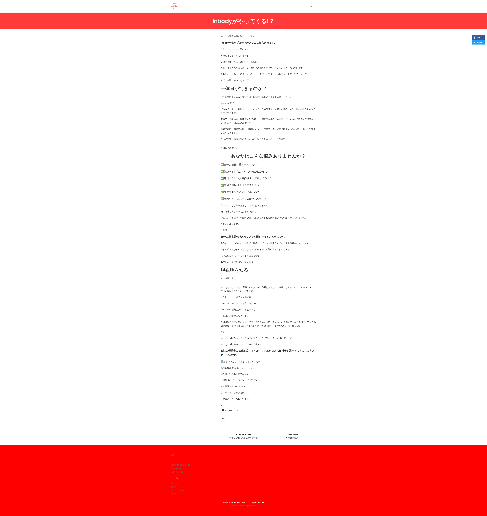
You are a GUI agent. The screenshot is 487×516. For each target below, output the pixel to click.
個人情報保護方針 (177, 468)
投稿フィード (176, 487)
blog (310, 6)
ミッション (175, 458)
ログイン (174, 484)
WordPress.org (176, 494)
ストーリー (175, 455)
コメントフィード (177, 490)
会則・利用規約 (177, 472)
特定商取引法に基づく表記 (181, 465)
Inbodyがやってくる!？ (243, 21)
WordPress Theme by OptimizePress (243, 506)
